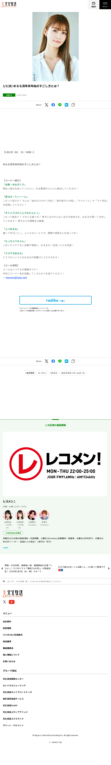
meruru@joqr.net (16, 277)
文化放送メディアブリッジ (15, 712)
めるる (54, 372)
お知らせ (9, 95)
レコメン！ (9, 501)
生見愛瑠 (30, 372)
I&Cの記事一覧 (21, 581)
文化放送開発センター (13, 678)
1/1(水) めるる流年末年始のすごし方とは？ (46, 581)
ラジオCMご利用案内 (13, 634)
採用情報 (7, 628)
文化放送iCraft (10, 705)
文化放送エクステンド (13, 718)
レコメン (43, 372)
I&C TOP (10, 581)
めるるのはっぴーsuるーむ (73, 372)
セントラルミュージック (14, 685)
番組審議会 (8, 648)
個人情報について (11, 654)
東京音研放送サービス (13, 698)
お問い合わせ (9, 661)
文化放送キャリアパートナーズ (17, 692)
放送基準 (7, 641)
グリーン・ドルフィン (13, 725)
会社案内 (7, 621)
